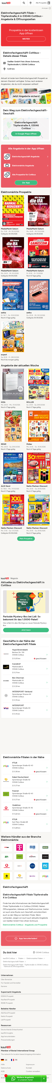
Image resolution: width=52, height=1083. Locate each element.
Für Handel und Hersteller (11, 983)
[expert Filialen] (19, 866)
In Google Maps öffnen (26, 134)
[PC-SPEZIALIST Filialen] (45, 866)
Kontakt (29, 1068)
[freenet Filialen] (19, 856)
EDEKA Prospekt (7, 996)
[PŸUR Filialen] (45, 876)
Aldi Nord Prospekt (8, 1013)
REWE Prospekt (7, 1003)
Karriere (4, 986)
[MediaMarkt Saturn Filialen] (6, 847)
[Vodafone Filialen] (6, 866)
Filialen (20, 958)
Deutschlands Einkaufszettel (12, 1030)
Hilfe (3, 1064)
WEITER (26, 39)
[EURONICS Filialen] (32, 866)
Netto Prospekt (7, 1016)
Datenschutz (6, 1068)
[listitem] (13, 215)
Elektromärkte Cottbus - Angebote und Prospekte (25, 925)
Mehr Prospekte (26, 539)
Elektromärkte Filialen (35, 958)
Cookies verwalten (33, 1071)
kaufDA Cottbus (9, 958)
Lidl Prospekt (6, 1020)
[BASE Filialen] (45, 847)
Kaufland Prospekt (8, 1000)
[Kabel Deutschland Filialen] (19, 876)
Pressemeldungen (8, 1040)
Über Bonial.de (6, 979)
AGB (2, 1071)
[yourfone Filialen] (32, 876)
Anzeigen (45, 8)
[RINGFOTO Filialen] (32, 856)
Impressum (30, 1064)
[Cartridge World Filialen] (6, 876)
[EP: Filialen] (6, 856)
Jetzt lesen (26, 630)
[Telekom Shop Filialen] (19, 847)
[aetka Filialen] (32, 847)
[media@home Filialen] (45, 856)
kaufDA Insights (7, 1033)
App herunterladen (8, 1036)
